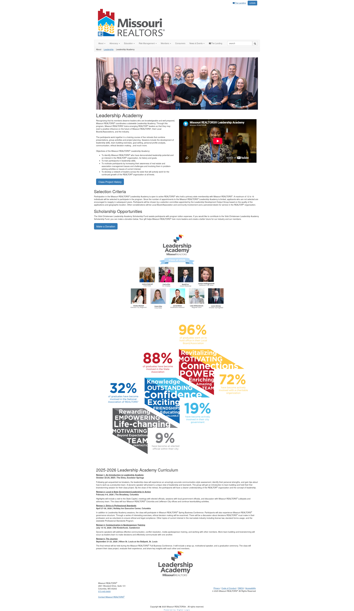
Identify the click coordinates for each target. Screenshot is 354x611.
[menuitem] (240, 2)
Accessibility (250, 588)
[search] (255, 43)
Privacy (217, 588)
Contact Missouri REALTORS (111, 597)
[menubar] (240, 2)
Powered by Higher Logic (177, 610)
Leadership (109, 49)
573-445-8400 (104, 591)
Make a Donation (105, 226)
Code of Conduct (229, 588)
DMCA (241, 588)
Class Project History (110, 182)
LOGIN (252, 3)
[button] (101, 43)
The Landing (240, 3)
